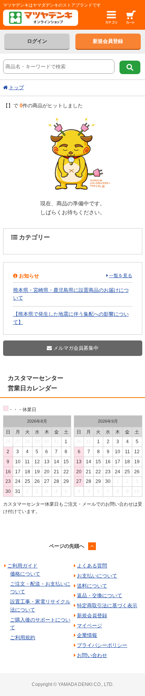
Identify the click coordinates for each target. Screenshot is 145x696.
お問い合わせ (92, 655)
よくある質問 (92, 566)
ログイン (37, 41)
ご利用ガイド (22, 566)
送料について (92, 586)
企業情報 (87, 635)
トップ (16, 87)
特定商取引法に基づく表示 (107, 605)
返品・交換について (99, 595)
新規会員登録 (108, 41)
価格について (25, 574)
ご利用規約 (22, 637)
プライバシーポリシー (102, 645)
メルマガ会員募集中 (75, 348)
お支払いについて (97, 576)
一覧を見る (120, 275)
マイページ (89, 625)
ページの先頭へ (66, 546)
